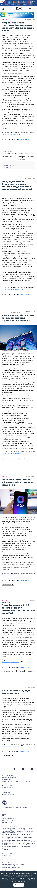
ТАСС (15, 523)
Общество (4, 19)
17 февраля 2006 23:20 (29, 19)
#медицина (31, 671)
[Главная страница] (19, 8)
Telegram (27, 139)
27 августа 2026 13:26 (30, 600)
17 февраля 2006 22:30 (29, 178)
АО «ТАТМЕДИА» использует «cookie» (11, 862)
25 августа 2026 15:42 (30, 687)
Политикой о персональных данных (17, 880)
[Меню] (33, 9)
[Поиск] (3, 9)
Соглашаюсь (18, 885)
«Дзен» (20, 139)
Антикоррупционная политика (10, 859)
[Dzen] (23, 769)
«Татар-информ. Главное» (10, 134)
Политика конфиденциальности (10, 870)
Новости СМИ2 (8, 165)
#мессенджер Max (7, 584)
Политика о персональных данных (11, 856)
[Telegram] (14, 769)
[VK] (5, 769)
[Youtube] (32, 769)
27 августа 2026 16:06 (30, 476)
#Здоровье (20, 671)
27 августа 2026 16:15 (16, 312)
